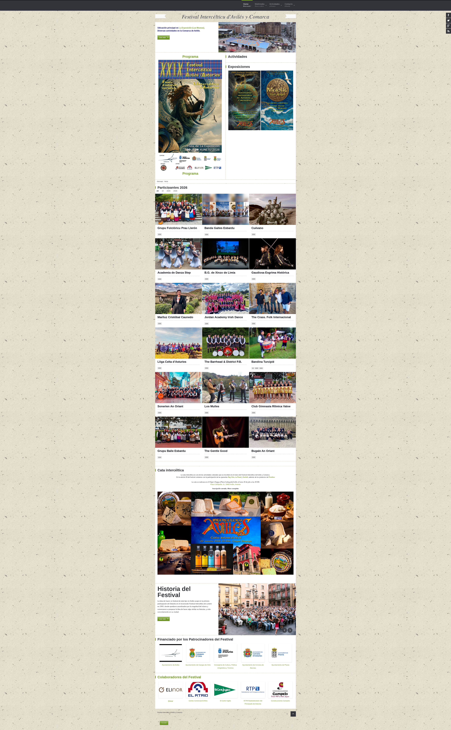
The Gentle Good (215, 450)
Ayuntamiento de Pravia (280, 665)
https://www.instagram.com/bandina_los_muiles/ (226, 379)
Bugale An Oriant (262, 450)
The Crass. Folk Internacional (271, 317)
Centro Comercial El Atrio (198, 701)
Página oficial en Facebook (170, 199)
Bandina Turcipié (262, 361)
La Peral (238, 477)
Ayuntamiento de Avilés (170, 665)
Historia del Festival (174, 591)
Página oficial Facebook (216, 243)
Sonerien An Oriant (170, 406)
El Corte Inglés (225, 701)
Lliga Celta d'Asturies (171, 361)
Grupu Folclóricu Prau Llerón (177, 228)
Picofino (272, 477)
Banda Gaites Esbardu (219, 228)
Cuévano (257, 228)
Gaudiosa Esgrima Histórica (270, 272)
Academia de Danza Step (174, 272)
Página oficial (164, 377)
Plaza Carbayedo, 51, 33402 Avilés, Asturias (225, 484)
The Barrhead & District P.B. (223, 361)
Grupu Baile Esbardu (171, 450)
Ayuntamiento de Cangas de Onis (198, 665)
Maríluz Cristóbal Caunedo (175, 317)
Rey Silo (231, 477)
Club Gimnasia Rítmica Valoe (270, 406)
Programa (161, 42)
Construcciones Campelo (280, 701)
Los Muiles (211, 406)
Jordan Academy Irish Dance (223, 317)
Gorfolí (245, 477)
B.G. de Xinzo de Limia (219, 272)
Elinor (170, 701)
